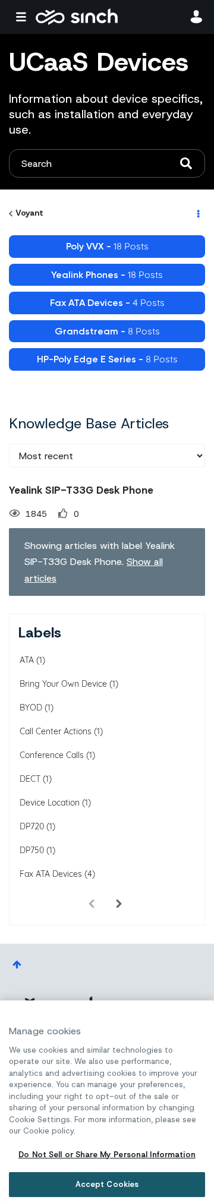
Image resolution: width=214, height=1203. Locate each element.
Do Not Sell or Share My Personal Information (107, 1155)
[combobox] (107, 163)
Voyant (29, 212)
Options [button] (197, 213)
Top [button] (17, 964)
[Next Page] (119, 904)
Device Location (50, 802)
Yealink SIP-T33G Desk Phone (81, 490)
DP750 (32, 850)
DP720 (32, 826)
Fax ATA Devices (51, 874)
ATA (27, 660)
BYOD (31, 707)
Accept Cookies (107, 1184)
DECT (30, 778)
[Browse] (24, 16)
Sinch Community (77, 17)
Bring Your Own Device (63, 683)
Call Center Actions (56, 731)
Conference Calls (52, 755)
